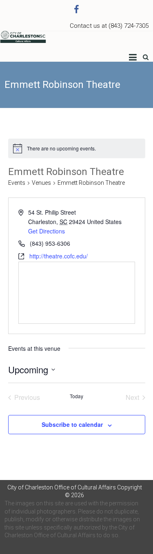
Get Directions (46, 231)
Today (76, 396)
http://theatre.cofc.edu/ (58, 256)
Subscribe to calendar (72, 424)
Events (16, 182)
